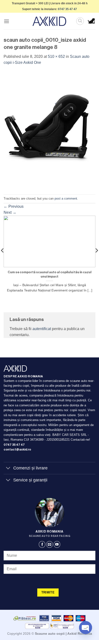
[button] (6, 21)
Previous (14, 206)
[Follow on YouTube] (57, 544)
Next (10, 212)
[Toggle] (8, 468)
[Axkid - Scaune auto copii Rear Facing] (49, 21)
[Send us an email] (49, 544)
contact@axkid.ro (17, 449)
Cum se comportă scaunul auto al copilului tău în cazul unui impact (50, 274)
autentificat (41, 329)
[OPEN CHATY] (85, 627)
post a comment (66, 198)
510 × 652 (56, 56)
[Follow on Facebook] (42, 544)
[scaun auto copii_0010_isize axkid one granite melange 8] (49, 130)
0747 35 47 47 (67, 9)
